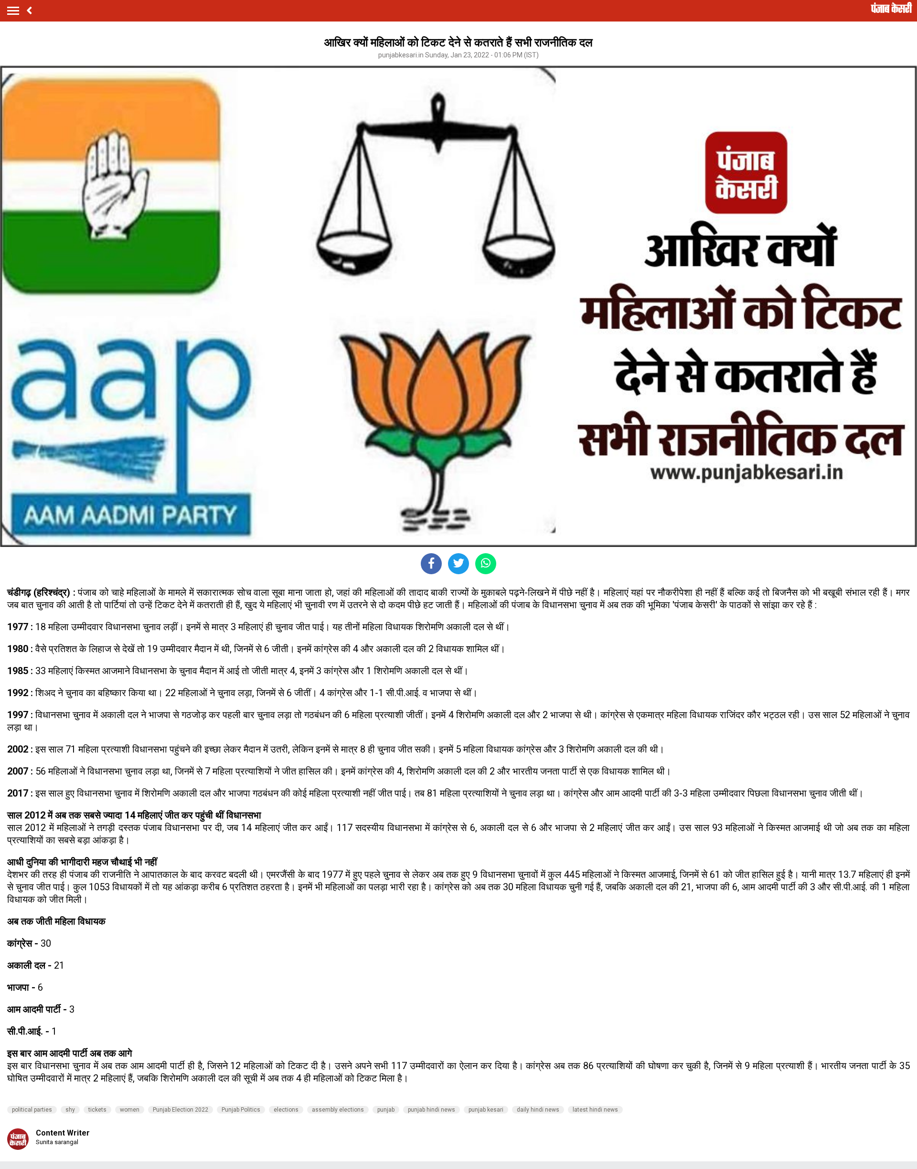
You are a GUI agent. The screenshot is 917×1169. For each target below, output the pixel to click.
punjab (386, 1109)
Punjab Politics (241, 1109)
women (129, 1109)
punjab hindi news (431, 1109)
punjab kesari (486, 1109)
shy (70, 1109)
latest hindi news (595, 1109)
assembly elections (338, 1109)
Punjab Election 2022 (180, 1109)
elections (286, 1109)
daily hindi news (538, 1109)
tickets (97, 1109)
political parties (32, 1109)
